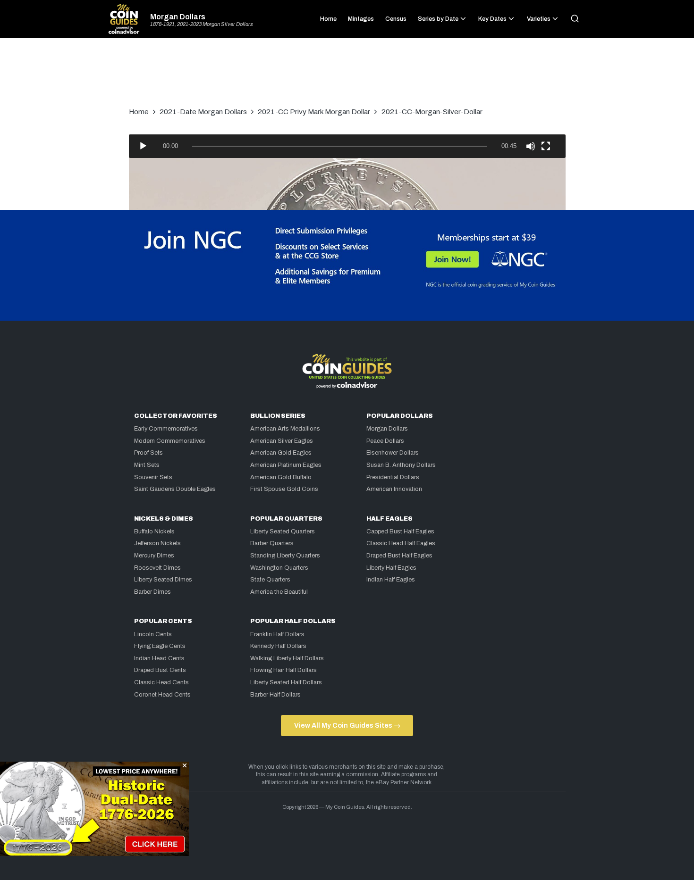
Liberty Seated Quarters (282, 531)
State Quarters (270, 579)
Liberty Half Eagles (391, 568)
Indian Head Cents (159, 658)
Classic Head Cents (161, 682)
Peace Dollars (385, 441)
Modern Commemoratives (169, 441)
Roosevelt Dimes (157, 568)
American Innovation (394, 489)
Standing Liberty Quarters (285, 555)
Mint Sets (147, 465)
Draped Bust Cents (160, 670)
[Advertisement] (347, 77)
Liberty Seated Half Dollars (286, 682)
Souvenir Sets (153, 477)
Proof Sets (148, 452)
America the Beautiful (279, 592)
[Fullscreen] (545, 146)
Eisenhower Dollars (392, 452)
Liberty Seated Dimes (163, 579)
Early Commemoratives (166, 428)
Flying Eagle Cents (160, 646)
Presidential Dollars (392, 477)
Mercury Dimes (154, 555)
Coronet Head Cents (162, 694)
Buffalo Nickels (154, 531)
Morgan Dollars (177, 17)
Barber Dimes (152, 592)
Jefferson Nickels (157, 543)
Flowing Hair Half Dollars (283, 670)
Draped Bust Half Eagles (399, 555)
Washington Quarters (279, 568)
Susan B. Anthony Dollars (401, 465)
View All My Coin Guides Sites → (347, 725)
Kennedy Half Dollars (278, 646)
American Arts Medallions (285, 428)
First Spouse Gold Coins (284, 489)
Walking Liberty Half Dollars (287, 658)
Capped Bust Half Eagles (400, 531)
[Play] (143, 146)
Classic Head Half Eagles (400, 543)
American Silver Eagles (281, 441)
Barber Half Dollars (275, 694)
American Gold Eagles (281, 452)
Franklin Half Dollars (277, 634)
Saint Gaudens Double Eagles (175, 489)
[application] (347, 146)
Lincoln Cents (153, 634)
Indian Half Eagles (390, 579)
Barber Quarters (272, 543)
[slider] (339, 146)
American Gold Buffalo (281, 477)
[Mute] (530, 146)
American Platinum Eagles (286, 465)
